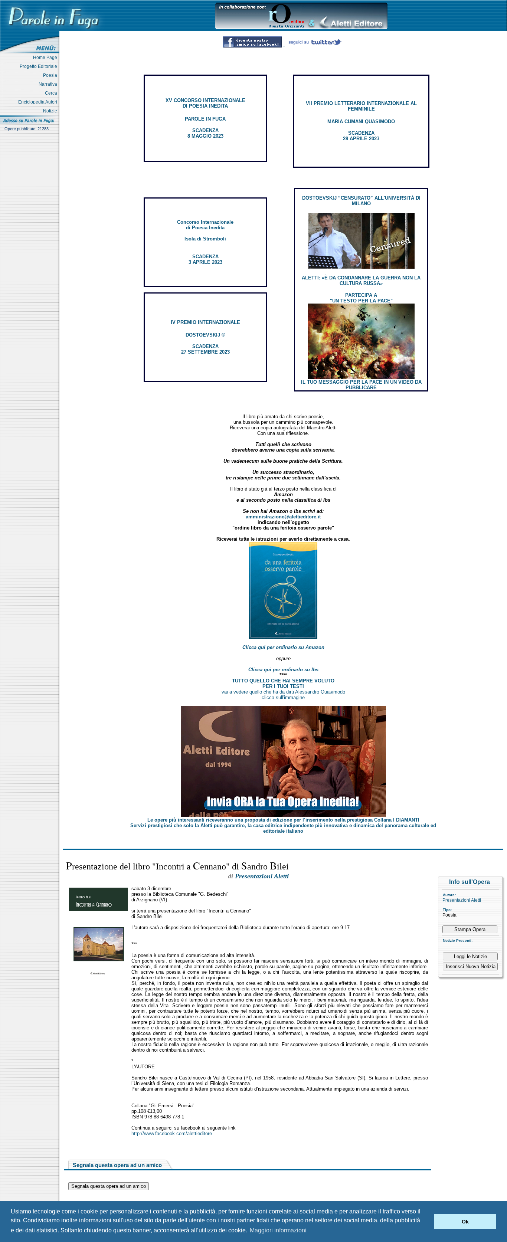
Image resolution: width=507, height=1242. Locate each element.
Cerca (52, 93)
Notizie (51, 111)
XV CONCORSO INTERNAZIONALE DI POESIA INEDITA (205, 103)
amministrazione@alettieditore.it (283, 517)
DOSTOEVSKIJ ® (205, 335)
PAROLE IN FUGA (205, 119)
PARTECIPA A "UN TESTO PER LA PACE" (361, 298)
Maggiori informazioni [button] (278, 1230)
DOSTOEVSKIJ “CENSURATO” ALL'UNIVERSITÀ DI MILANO (361, 200)
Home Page (46, 57)
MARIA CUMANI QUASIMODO (361, 121)
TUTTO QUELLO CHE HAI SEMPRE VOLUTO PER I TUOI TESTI (283, 683)
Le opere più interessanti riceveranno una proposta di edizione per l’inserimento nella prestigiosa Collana (283, 820)
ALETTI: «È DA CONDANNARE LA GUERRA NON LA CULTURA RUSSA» (361, 280)
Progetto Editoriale (39, 66)
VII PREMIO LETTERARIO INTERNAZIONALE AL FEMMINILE (361, 106)
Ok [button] (465, 1222)
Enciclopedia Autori (38, 102)
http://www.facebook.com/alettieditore (171, 1133)
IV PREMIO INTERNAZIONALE (205, 322)
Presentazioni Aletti (461, 900)
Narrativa (49, 84)
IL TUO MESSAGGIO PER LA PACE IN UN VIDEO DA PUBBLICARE (361, 384)
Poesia (51, 75)
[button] (427, 1222)
